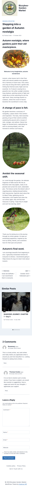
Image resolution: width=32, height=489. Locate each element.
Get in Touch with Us (16, 469)
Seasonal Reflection (8, 21)
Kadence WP (23, 484)
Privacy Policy (21, 466)
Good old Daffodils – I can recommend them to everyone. (8, 274)
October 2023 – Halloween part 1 (25, 273)
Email (5, 440)
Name (5, 432)
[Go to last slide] (4, 310)
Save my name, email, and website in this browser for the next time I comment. (15, 452)
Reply (5, 363)
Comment (6, 410)
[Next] (27, 310)
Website (5, 447)
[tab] (14, 329)
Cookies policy (10, 466)
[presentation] (16, 301)
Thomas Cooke (8, 35)
